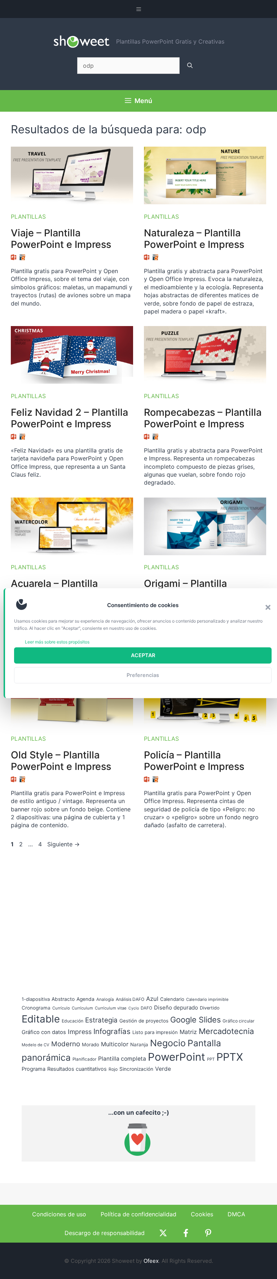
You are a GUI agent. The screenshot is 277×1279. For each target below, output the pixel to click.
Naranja (139, 1044)
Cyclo (133, 1008)
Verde (163, 1068)
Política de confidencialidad (138, 1214)
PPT (211, 1059)
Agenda (85, 999)
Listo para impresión (155, 1032)
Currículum (82, 1008)
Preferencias (143, 675)
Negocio (168, 1043)
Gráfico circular (239, 1021)
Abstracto (63, 999)
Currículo (61, 1008)
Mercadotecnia (226, 1031)
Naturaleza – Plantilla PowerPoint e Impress (194, 238)
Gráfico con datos (44, 1032)
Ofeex (151, 1260)
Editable (41, 1019)
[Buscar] (190, 65)
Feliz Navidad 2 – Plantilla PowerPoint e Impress (69, 418)
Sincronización (136, 1069)
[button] (268, 607)
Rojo (113, 1069)
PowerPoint (176, 1057)
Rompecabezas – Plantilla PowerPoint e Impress (202, 418)
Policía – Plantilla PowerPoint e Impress (194, 760)
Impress (80, 1031)
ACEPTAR (143, 655)
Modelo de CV (35, 1044)
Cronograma (36, 1008)
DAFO (146, 1008)
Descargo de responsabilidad (105, 1232)
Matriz (188, 1031)
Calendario (172, 999)
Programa (33, 1069)
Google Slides (195, 1019)
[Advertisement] (76, 915)
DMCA (236, 1214)
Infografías (112, 1031)
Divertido (210, 1008)
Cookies (202, 1214)
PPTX (229, 1057)
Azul (152, 998)
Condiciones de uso (59, 1214)
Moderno (65, 1044)
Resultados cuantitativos (77, 1069)
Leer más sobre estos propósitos (57, 641)
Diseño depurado (176, 1007)
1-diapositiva (36, 999)
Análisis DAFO (130, 999)
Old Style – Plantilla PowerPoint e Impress (61, 760)
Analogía (105, 999)
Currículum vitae (111, 1008)
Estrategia (101, 1020)
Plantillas (28, 216)
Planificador (84, 1059)
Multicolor (114, 1044)
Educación (72, 1021)
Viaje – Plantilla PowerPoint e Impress (61, 238)
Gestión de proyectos (143, 1021)
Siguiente (63, 844)
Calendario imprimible (207, 999)
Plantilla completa (122, 1058)
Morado (90, 1044)
